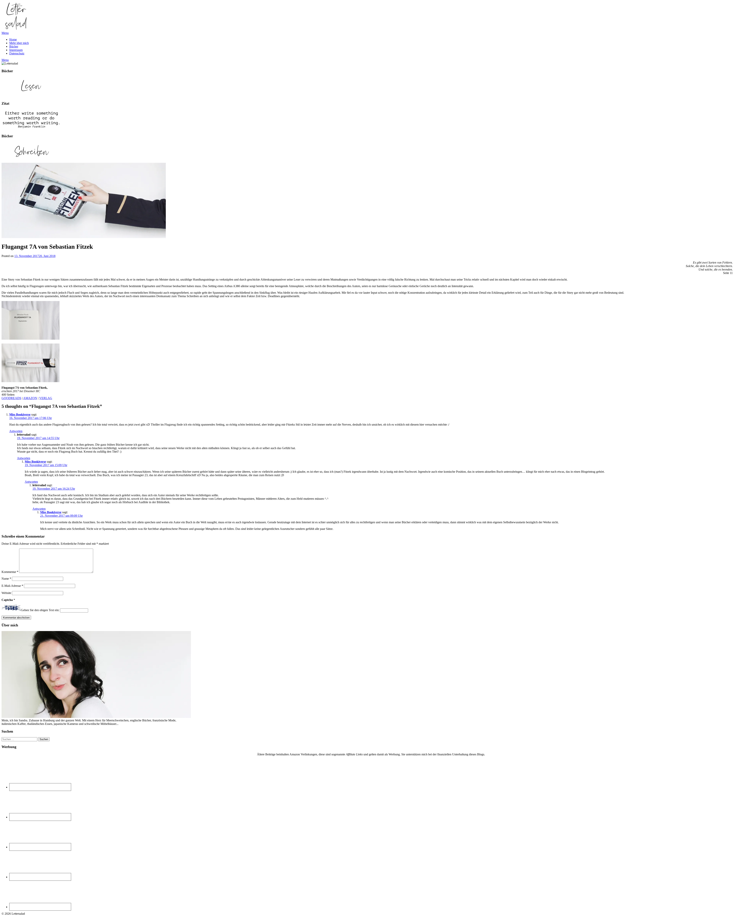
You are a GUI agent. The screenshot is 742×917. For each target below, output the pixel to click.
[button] (16, 16)
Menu (5, 33)
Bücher (13, 46)
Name (6, 578)
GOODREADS (11, 398)
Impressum (16, 50)
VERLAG (45, 398)
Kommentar (10, 571)
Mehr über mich (19, 43)
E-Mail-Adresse (12, 585)
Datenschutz (16, 53)
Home (13, 39)
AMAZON (30, 398)
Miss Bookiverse (20, 414)
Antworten (15, 431)
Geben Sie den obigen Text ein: (40, 610)
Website (6, 593)
